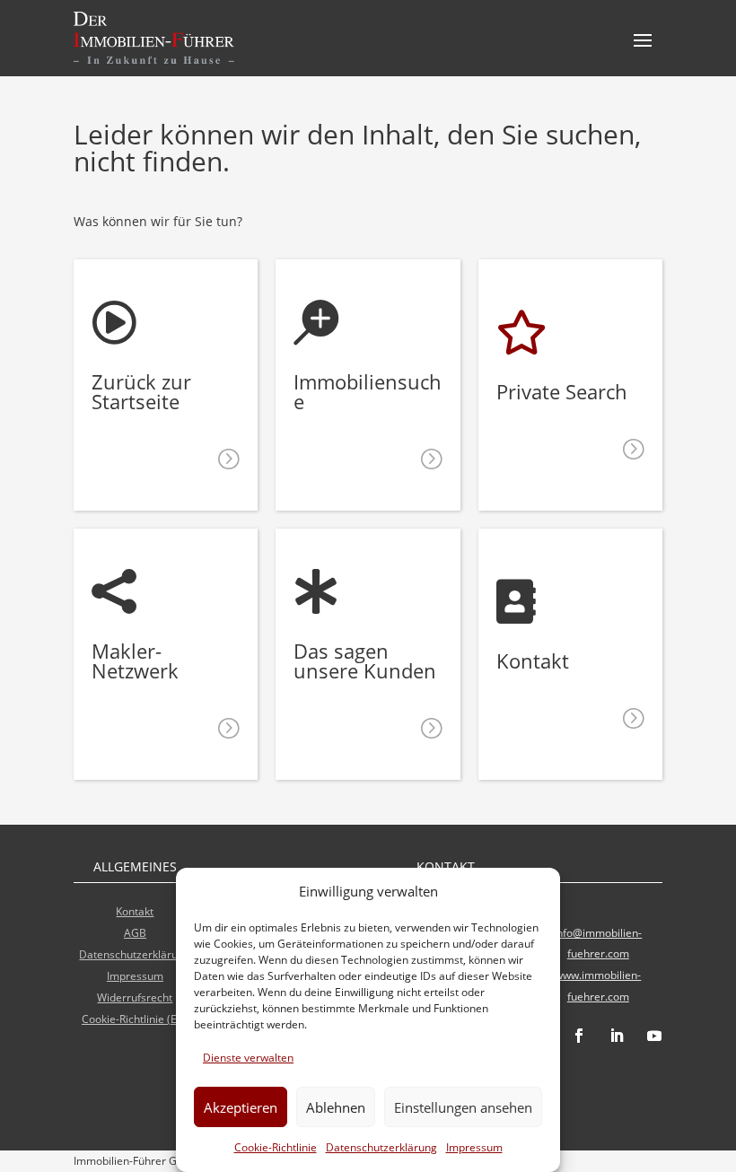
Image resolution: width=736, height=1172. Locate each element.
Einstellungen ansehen (463, 1107)
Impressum (474, 1147)
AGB (135, 932)
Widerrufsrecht (134, 997)
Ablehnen (335, 1107)
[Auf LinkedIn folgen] (616, 1035)
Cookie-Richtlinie (275, 1147)
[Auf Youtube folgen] (654, 1035)
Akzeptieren (240, 1107)
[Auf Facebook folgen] (579, 1035)
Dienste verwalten (248, 1057)
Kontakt (134, 911)
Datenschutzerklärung (381, 1147)
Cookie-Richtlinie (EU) (135, 1019)
